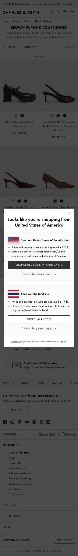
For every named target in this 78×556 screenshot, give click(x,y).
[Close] (69, 213)
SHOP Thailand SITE (39, 319)
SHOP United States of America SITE (39, 264)
